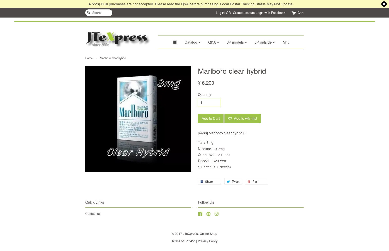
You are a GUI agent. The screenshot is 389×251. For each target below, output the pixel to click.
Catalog (191, 42)
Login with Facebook (270, 12)
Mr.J (286, 42)
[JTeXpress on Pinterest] (208, 214)
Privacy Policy (207, 241)
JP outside (264, 42)
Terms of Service (183, 241)
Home (89, 58)
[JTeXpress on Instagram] (216, 214)
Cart (301, 12)
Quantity (204, 94)
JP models (236, 42)
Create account (244, 12)
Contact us (93, 213)
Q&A (212, 42)
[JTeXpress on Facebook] (200, 214)
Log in (220, 12)
